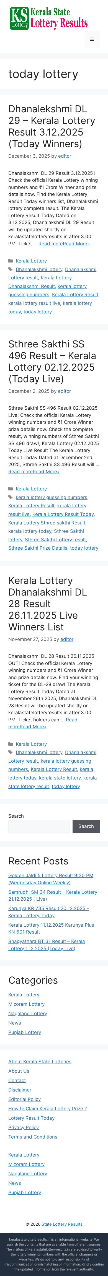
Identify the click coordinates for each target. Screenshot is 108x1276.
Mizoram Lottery (26, 1004)
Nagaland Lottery (27, 1013)
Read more (50, 243)
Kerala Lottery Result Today (63, 514)
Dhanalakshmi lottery (39, 269)
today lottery (38, 312)
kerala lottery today (29, 531)
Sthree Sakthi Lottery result (55, 539)
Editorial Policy (24, 1099)
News (14, 1023)
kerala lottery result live (34, 303)
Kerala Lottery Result (75, 294)
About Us (18, 1071)
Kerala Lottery (31, 261)
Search (16, 816)
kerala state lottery (60, 778)
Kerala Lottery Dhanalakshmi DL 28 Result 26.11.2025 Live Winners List (47, 604)
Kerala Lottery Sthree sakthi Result (46, 523)
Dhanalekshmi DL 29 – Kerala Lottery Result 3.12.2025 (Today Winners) (51, 126)
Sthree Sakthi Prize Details (37, 548)
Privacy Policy (23, 1127)
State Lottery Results (62, 1224)
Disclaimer (19, 1090)
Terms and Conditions (32, 1137)
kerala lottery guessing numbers (51, 497)
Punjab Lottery (24, 1032)
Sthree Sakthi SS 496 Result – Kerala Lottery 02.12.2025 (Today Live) (52, 361)
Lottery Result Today (31, 1118)
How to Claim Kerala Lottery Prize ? (47, 1108)
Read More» (76, 243)
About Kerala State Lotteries (39, 1061)
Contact (17, 1080)
